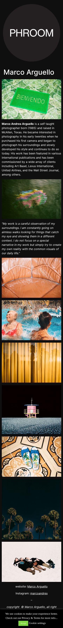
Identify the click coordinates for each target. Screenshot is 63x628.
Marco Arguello (37, 586)
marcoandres (39, 593)
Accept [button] (23, 623)
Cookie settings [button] (37, 623)
